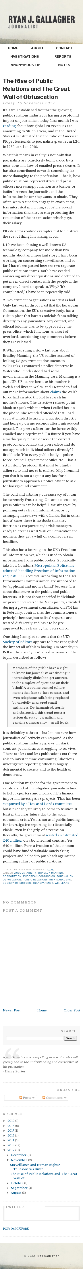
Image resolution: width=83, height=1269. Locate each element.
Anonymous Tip (25, 65)
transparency (43, 883)
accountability (25, 873)
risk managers (60, 879)
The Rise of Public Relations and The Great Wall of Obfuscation (36, 88)
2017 (11, 1130)
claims (55, 392)
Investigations (24, 56)
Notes (64, 65)
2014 (11, 1140)
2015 (11, 1135)
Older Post (72, 1010)
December (19, 1155)
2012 (11, 1150)
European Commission (39, 876)
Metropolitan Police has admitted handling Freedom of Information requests (39, 571)
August (16, 1192)
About (37, 48)
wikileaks (62, 883)
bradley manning (50, 873)
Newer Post (11, 1010)
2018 (11, 1125)
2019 (11, 1120)
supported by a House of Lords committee (37, 804)
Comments (54, 1097)
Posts (26, 1097)
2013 (11, 1145)
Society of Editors (17, 642)
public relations (35, 879)
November (19, 1160)
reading (9, 126)
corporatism (12, 876)
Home (13, 48)
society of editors (17, 883)
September (20, 1188)
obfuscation (12, 879)
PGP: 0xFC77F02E (16, 1228)
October (17, 1183)
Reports (62, 56)
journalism (65, 876)
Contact (64, 48)
